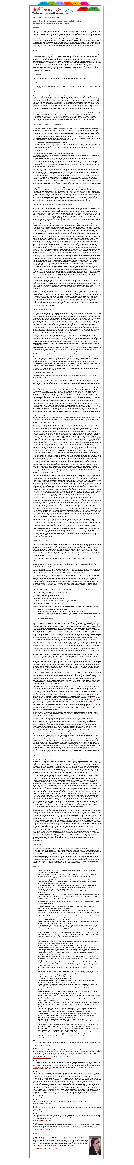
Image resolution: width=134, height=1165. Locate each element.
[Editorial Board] (51, 3)
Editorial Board (69, 1157)
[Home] (43, 4)
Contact (84, 1157)
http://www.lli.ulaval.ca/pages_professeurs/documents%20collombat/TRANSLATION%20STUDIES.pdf (69, 901)
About (79, 1157)
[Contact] (75, 3)
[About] (67, 3)
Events (75, 1157)
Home (34, 17)
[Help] (86, 3)
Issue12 (40, 17)
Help (88, 1157)
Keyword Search (59, 1157)
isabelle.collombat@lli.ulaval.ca (47, 1148)
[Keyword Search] (96, 9)
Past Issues (51, 1157)
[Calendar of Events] (59, 3)
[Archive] (81, 9)
